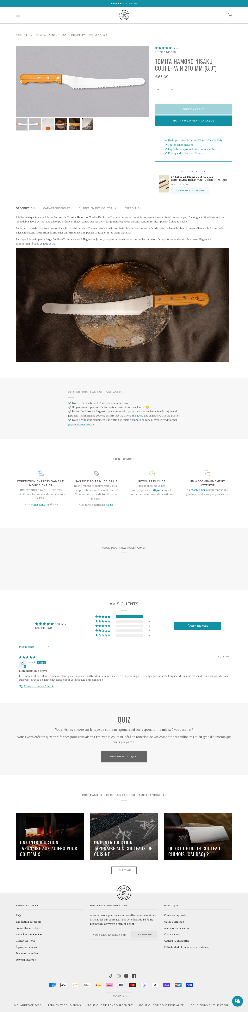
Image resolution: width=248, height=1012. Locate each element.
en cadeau (137, 415)
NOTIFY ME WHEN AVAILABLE (193, 120)
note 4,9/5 (130, 3)
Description (25, 208)
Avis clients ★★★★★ (29, 934)
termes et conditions (64, 1005)
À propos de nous (26, 947)
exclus (109, 504)
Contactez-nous (197, 490)
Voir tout (124, 870)
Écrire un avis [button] (197, 626)
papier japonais (81, 424)
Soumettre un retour (28, 928)
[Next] (143, 81)
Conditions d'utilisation (209, 1005)
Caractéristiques (57, 208)
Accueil (22, 34)
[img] (27, 657)
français (117, 995)
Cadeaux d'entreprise (176, 940)
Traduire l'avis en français (39, 686)
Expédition (133, 208)
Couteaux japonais (175, 915)
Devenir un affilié (26, 960)
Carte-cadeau (172, 934)
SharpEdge (25, 1005)
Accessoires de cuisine (177, 928)
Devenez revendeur (27, 953)
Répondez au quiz (124, 756)
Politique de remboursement (110, 1005)
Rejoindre (144, 934)
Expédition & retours (28, 921)
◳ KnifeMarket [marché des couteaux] (186, 947)
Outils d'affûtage (174, 921)
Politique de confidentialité (161, 1005)
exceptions (39, 504)
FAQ (18, 915)
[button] (163, 48)
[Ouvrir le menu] (22, 15)
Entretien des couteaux (97, 208)
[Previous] (21, 81)
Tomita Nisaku (165, 51)
